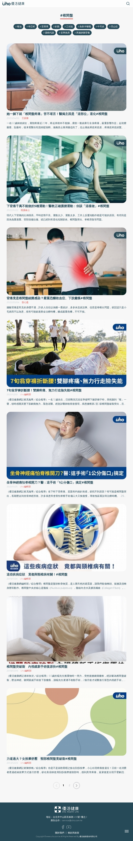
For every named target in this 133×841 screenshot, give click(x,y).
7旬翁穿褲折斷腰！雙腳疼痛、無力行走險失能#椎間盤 (44, 390)
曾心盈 (25, 302)
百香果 (45, 26)
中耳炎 (100, 26)
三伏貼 (69, 26)
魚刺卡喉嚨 (85, 26)
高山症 (114, 26)
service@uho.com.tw (72, 820)
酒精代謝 (49, 32)
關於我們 (59, 832)
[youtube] (68, 828)
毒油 (19, 26)
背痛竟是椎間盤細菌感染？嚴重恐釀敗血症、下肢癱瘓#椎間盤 (49, 298)
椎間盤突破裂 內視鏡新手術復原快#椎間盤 (37, 666)
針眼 (57, 26)
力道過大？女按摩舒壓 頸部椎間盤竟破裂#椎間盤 (42, 758)
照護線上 (25, 210)
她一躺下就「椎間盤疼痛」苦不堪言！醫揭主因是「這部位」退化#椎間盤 (57, 113)
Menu (130, 831)
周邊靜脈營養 (83, 32)
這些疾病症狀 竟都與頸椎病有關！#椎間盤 (37, 574)
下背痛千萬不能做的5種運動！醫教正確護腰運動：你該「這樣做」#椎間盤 (58, 206)
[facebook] (63, 828)
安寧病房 (65, 32)
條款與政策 (73, 832)
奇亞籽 (31, 26)
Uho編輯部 (25, 394)
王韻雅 (25, 118)
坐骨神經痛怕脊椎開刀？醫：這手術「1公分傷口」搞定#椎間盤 (50, 482)
